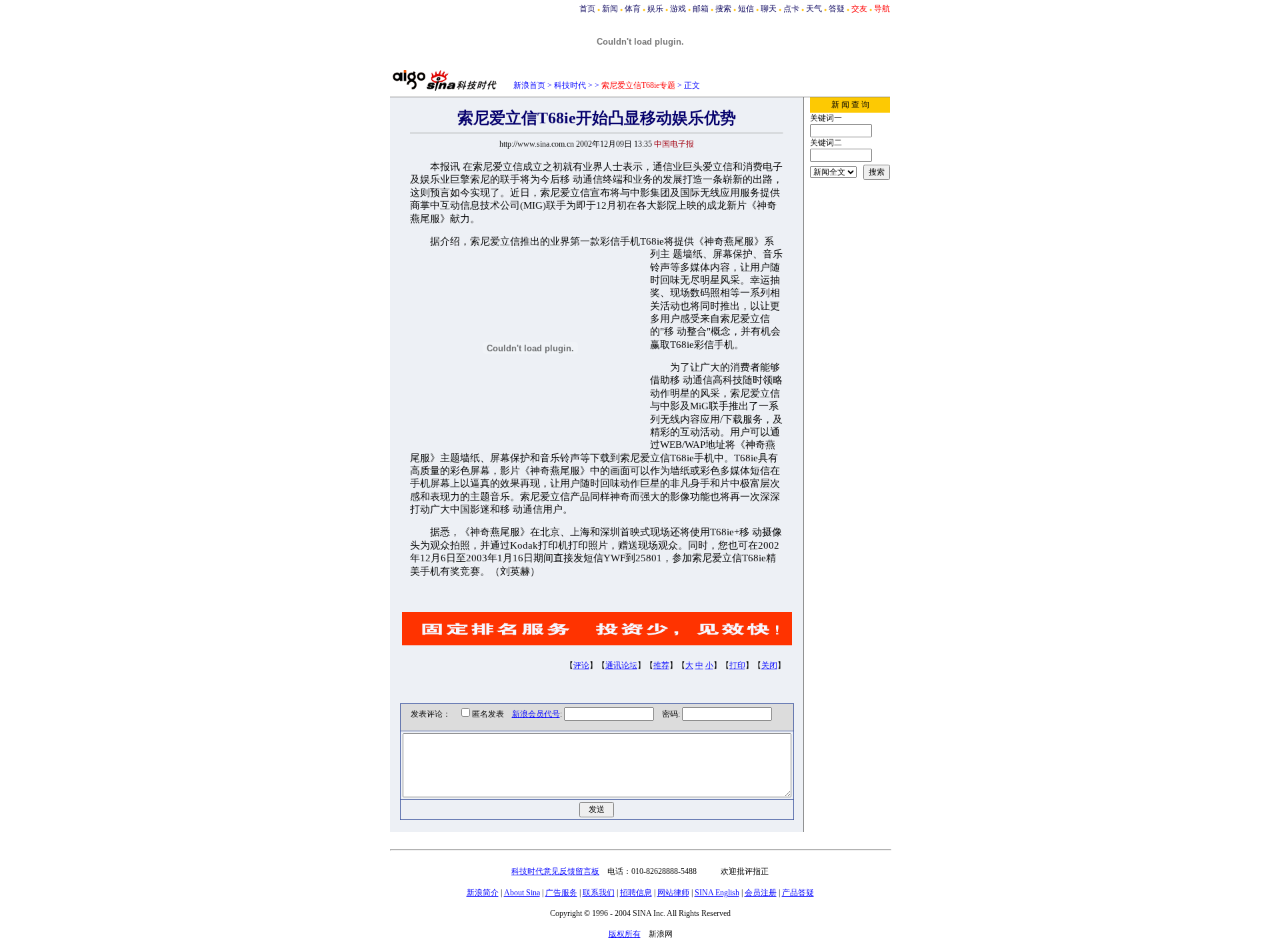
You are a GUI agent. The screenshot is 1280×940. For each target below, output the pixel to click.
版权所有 (625, 934)
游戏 (678, 8)
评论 (581, 665)
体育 (633, 8)
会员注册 (761, 892)
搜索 (723, 8)
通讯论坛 (621, 665)
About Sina (522, 892)
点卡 (791, 8)
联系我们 (599, 892)
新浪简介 (483, 892)
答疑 (837, 8)
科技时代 (570, 85)
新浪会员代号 (536, 714)
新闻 (610, 8)
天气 (814, 8)
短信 (746, 8)
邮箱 (701, 8)
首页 (587, 8)
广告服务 (561, 892)
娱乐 (655, 8)
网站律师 (673, 892)
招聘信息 (636, 892)
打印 (737, 665)
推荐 (661, 665)
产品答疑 (798, 892)
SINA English (717, 892)
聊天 (769, 8)
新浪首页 (529, 85)
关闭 (769, 665)
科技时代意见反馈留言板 (555, 871)
